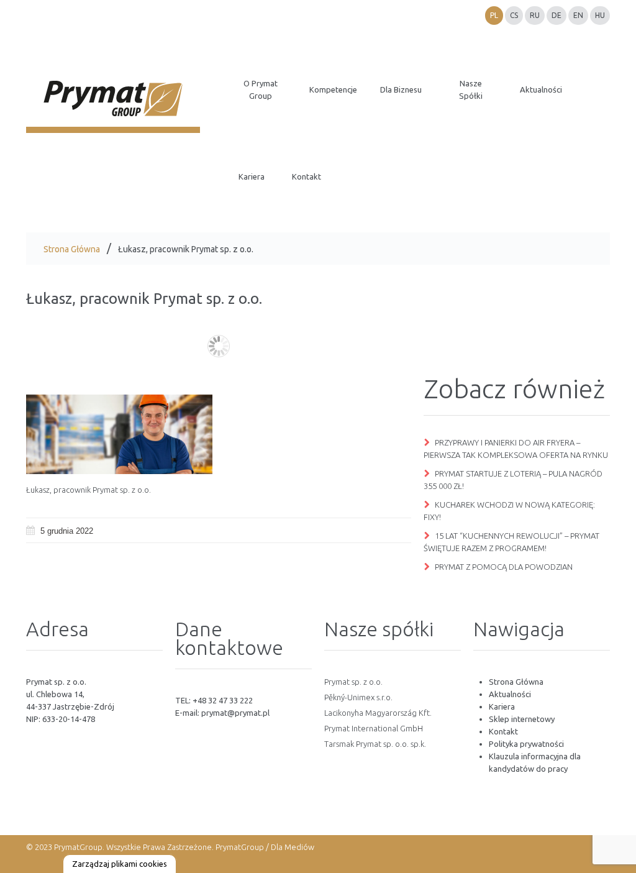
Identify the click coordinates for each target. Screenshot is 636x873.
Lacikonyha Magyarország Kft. (378, 712)
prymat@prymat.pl (235, 712)
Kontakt (503, 731)
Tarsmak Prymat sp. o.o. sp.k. (375, 743)
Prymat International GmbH (373, 728)
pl (494, 15)
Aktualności (510, 694)
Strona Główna (71, 249)
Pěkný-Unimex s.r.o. (358, 697)
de (556, 15)
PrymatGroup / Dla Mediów (264, 847)
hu (600, 15)
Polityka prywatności (526, 743)
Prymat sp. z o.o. (353, 681)
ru (535, 15)
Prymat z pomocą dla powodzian (504, 566)
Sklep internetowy (522, 719)
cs (514, 15)
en (578, 15)
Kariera (502, 706)
